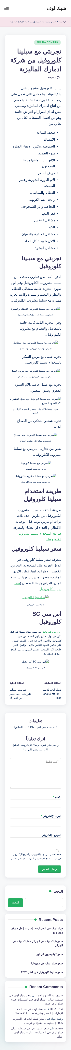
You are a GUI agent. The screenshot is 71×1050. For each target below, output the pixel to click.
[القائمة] (7, 8)
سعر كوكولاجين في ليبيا (49, 954)
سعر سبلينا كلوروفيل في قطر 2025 (42, 972)
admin (59, 1028)
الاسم (57, 797)
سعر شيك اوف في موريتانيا (47, 963)
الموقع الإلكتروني (51, 835)
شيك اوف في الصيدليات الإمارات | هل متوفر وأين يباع (37, 930)
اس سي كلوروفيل (51, 631)
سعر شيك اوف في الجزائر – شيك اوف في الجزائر (38, 943)
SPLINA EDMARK (47, 42)
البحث (58, 891)
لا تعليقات (52, 77)
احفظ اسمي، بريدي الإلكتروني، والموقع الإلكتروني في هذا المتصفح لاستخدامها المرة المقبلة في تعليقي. (35, 856)
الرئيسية (62, 21)
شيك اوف (56, 8)
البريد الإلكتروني (51, 816)
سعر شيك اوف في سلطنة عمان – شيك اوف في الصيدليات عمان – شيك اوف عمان (35, 999)
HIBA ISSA (56, 1009)
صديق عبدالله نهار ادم (50, 995)
